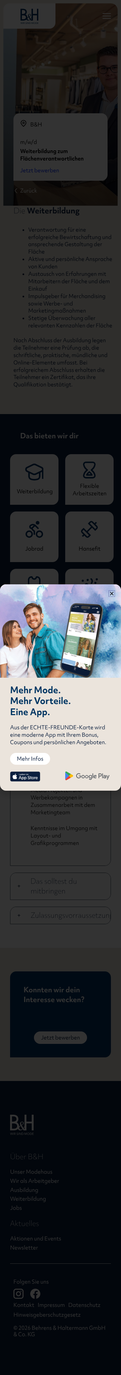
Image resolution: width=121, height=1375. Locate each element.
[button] (111, 593)
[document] (60, 687)
